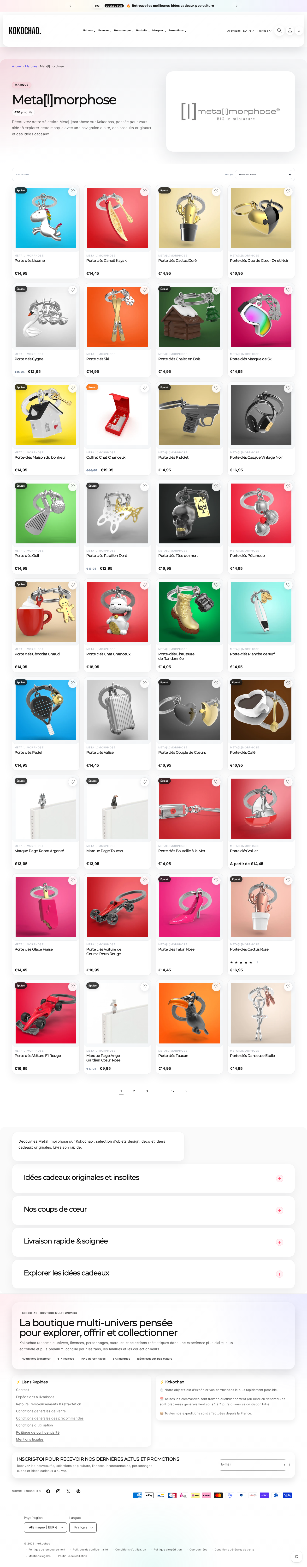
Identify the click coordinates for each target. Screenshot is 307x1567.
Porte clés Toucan (173, 1056)
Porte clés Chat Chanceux (108, 654)
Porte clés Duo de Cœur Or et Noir (259, 260)
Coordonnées (198, 1549)
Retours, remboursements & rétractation (48, 1404)
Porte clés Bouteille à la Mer (181, 851)
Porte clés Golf (27, 555)
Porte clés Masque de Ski (251, 359)
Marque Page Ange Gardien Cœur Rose (103, 1058)
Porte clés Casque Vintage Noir (256, 457)
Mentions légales (29, 1439)
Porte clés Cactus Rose (249, 949)
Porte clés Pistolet (173, 457)
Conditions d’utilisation (130, 1549)
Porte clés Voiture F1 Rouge (38, 1056)
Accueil (17, 66)
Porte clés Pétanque (247, 555)
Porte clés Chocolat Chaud (37, 654)
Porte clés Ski (97, 359)
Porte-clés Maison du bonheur (40, 457)
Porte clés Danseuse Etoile (252, 1056)
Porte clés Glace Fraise (34, 949)
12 (173, 1091)
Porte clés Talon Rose (176, 949)
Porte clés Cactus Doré (177, 260)
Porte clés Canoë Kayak (106, 260)
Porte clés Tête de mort (178, 555)
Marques (31, 66)
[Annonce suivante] (236, 6)
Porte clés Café (242, 752)
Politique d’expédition (168, 1549)
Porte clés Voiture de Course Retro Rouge (103, 951)
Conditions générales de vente (41, 1411)
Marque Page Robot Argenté (39, 851)
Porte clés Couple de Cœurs (182, 752)
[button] (299, 30)
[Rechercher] (279, 30)
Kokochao (43, 1543)
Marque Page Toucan (104, 851)
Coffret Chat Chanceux (105, 457)
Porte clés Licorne (30, 260)
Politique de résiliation (72, 1556)
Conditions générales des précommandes (49, 1418)
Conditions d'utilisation (34, 1425)
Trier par (229, 174)
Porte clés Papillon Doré (106, 555)
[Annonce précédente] (70, 6)
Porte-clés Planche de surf (252, 654)
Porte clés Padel (28, 752)
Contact (22, 1390)
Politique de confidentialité (37, 1432)
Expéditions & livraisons (35, 1397)
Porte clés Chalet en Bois (179, 359)
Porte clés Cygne (29, 359)
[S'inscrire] (283, 1464)
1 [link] (121, 1091)
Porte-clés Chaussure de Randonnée (176, 656)
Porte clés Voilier (244, 851)
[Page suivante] (186, 1091)
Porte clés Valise (99, 752)
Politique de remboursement (47, 1549)
